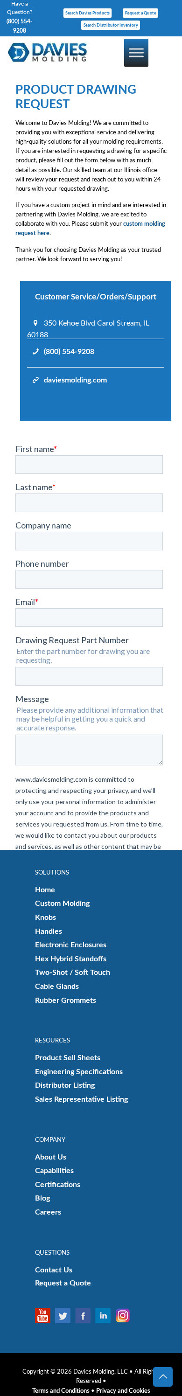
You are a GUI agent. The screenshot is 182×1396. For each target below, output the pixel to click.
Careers (48, 1212)
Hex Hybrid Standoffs (70, 959)
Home (45, 890)
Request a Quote (63, 1283)
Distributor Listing (65, 1085)
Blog (42, 1198)
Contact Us (53, 1270)
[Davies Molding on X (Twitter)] (65, 1316)
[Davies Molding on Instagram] (125, 1316)
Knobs (45, 917)
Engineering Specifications (79, 1072)
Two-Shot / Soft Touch (72, 972)
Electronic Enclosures (70, 945)
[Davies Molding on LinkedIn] (105, 1316)
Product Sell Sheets (67, 1058)
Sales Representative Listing (81, 1099)
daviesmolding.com (75, 380)
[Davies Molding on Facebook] (85, 1316)
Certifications (57, 1184)
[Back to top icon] (163, 1377)
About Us (50, 1157)
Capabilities (54, 1170)
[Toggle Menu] (136, 52)
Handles (48, 931)
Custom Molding (62, 903)
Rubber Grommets (65, 1000)
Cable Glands (57, 986)
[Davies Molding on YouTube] (45, 1316)
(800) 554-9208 (69, 351)
